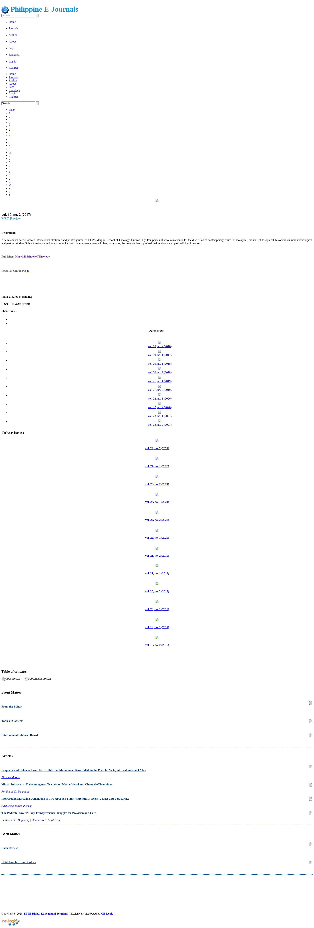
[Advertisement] (110, 887)
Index (12, 109)
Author (13, 35)
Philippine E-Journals (43, 9)
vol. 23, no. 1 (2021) (160, 416)
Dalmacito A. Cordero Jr (46, 820)
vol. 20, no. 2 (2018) (160, 372)
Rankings (14, 54)
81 (28, 270)
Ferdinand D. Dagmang (15, 791)
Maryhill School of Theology (32, 256)
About (12, 41)
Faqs (11, 48)
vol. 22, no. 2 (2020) (160, 407)
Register (13, 67)
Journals (13, 28)
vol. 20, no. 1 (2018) (160, 363)
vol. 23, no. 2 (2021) (160, 424)
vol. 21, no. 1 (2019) (160, 381)
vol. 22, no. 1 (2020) (160, 398)
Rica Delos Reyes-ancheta (16, 805)
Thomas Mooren (10, 777)
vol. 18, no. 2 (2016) (160, 346)
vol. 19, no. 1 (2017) (160, 354)
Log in (12, 61)
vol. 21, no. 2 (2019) (160, 389)
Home (12, 21)
